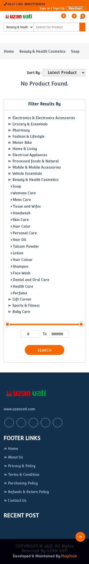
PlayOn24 (69, 556)
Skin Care (21, 220)
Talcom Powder (26, 246)
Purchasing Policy (23, 483)
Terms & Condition (23, 475)
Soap (75, 51)
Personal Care (25, 233)
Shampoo (20, 266)
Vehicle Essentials (26, 173)
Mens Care (22, 200)
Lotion (18, 253)
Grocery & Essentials (29, 124)
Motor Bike (21, 143)
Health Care (23, 286)
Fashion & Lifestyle (27, 136)
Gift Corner (21, 299)
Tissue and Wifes (27, 206)
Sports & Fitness (25, 305)
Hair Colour (23, 260)
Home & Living (24, 149)
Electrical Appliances (29, 155)
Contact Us (17, 500)
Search (44, 350)
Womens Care (24, 193)
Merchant (75, 8)
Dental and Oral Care (31, 280)
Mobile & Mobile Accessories (36, 167)
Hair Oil (19, 240)
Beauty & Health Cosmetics (42, 51)
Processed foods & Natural (35, 161)
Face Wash (21, 273)
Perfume (20, 293)
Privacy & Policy (21, 466)
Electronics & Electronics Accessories (43, 118)
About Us (15, 457)
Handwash (21, 213)
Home (9, 51)
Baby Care (20, 312)
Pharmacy (20, 130)
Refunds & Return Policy (28, 492)
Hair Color (22, 226)
